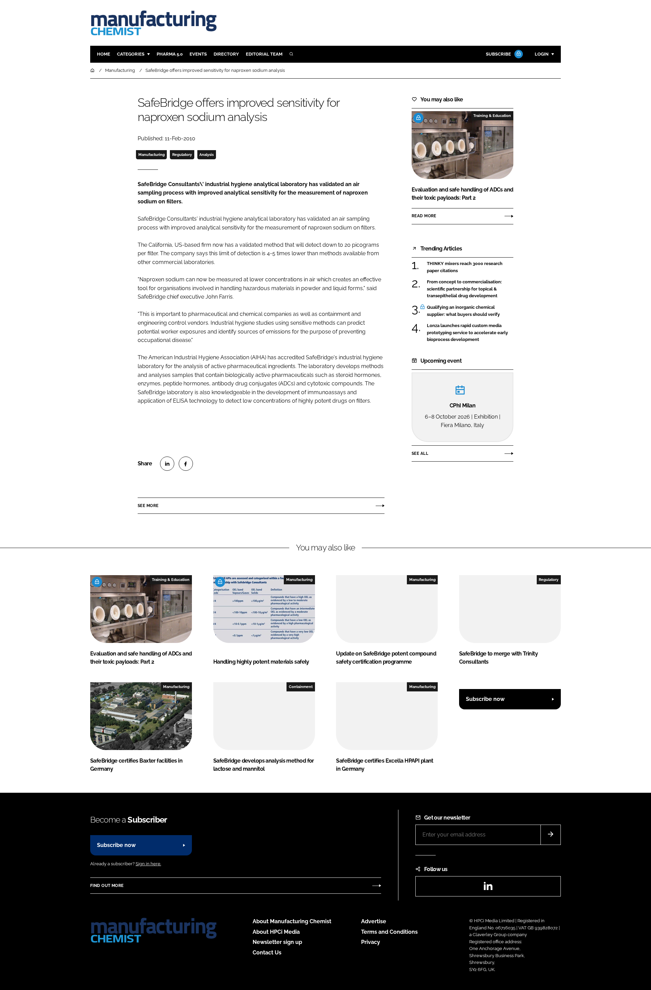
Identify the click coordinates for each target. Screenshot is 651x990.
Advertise (373, 921)
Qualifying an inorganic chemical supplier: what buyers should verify (470, 311)
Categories (130, 54)
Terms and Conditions (389, 932)
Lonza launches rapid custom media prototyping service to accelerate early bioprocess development (470, 332)
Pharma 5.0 (170, 54)
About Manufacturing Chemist (292, 921)
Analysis (206, 155)
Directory (226, 54)
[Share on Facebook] (186, 464)
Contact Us (267, 952)
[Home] (93, 70)
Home (103, 54)
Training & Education (492, 116)
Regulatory (182, 155)
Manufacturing (151, 155)
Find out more (106, 885)
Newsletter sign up (277, 942)
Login (542, 54)
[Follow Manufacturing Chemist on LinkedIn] (487, 888)
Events (198, 54)
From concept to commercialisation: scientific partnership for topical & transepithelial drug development (470, 289)
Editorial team (264, 54)
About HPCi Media (276, 932)
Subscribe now (485, 699)
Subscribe (498, 54)
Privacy (370, 942)
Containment (301, 687)
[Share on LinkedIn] (167, 464)
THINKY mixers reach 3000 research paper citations (470, 267)
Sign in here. (148, 863)
